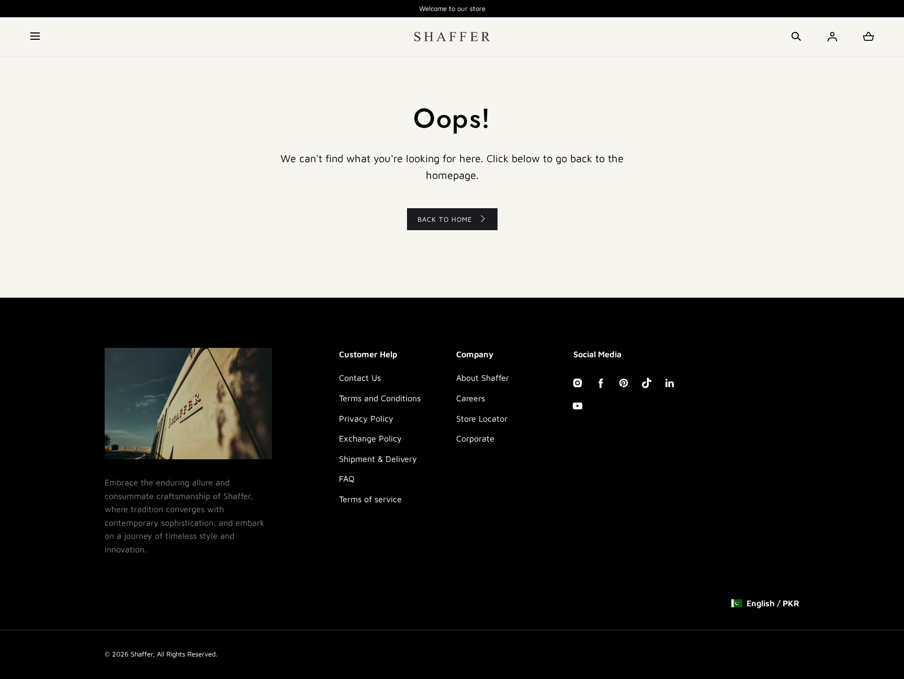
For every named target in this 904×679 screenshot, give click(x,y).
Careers (470, 398)
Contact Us (360, 377)
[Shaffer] (452, 36)
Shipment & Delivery (378, 458)
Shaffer (142, 654)
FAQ (347, 478)
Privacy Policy (366, 418)
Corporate (475, 438)
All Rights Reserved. (187, 654)
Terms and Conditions (380, 398)
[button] (35, 36)
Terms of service (370, 499)
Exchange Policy (370, 438)
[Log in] (832, 36)
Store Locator (481, 418)
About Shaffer (482, 377)
